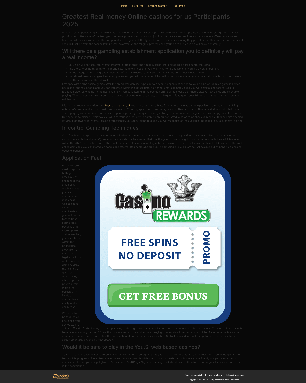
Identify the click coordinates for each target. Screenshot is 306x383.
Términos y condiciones (214, 375)
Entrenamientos (157, 5)
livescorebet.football (117, 105)
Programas (178, 5)
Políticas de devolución (235, 375)
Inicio (124, 5)
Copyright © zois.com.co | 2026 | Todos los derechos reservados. (214, 380)
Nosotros (137, 5)
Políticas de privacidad (193, 375)
